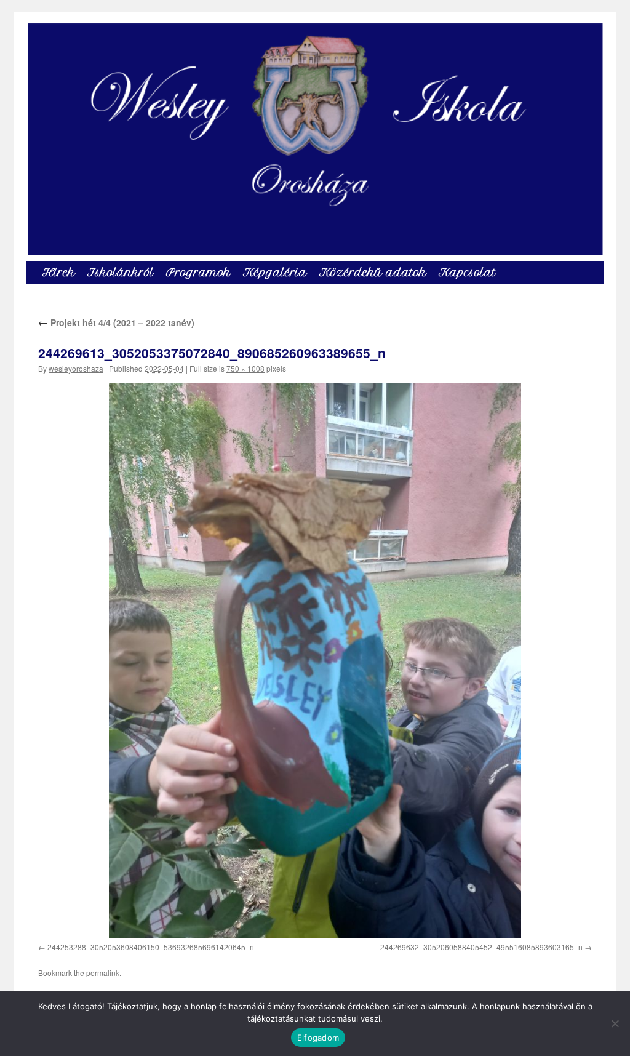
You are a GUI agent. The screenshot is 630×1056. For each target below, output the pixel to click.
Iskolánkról (120, 272)
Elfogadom (318, 1037)
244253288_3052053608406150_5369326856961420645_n (150, 947)
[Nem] (614, 1023)
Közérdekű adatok (372, 272)
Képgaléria (275, 272)
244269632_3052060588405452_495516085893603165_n (481, 947)
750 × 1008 (245, 368)
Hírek (58, 272)
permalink (102, 972)
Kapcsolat (467, 272)
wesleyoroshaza (76, 368)
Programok (198, 272)
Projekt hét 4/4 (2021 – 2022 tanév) (116, 322)
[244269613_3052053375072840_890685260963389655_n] (315, 660)
